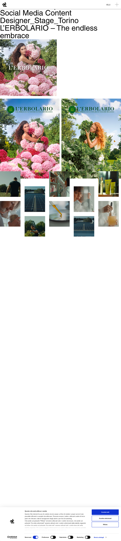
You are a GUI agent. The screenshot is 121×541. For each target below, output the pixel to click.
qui (65, 530)
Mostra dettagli (99, 537)
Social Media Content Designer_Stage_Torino (39, 16)
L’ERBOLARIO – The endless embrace (48, 32)
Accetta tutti (105, 512)
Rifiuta (105, 524)
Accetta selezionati (105, 518)
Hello (108, 4)
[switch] (53, 537)
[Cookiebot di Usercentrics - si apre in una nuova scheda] (12, 537)
